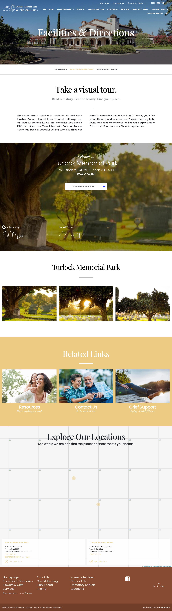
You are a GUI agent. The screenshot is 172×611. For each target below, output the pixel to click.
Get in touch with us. (86, 411)
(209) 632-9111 (10, 554)
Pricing (41, 589)
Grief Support (142, 407)
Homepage (11, 577)
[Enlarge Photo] (29, 303)
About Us (43, 577)
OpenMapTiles (156, 566)
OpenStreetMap (166, 566)
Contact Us (86, 407)
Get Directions (15, 561)
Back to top (159, 586)
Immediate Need (82, 577)
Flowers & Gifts (13, 585)
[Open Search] (169, 3)
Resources (29, 407)
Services (8, 589)
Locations (77, 589)
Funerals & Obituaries (18, 581)
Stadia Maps (146, 566)
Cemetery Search (83, 585)
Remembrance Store (17, 593)
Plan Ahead (45, 585)
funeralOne (164, 607)
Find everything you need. (29, 411)
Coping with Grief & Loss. (142, 411)
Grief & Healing (47, 581)
